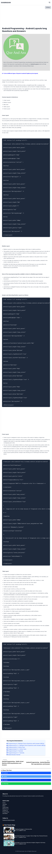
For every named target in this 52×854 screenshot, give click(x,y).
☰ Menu (48, 7)
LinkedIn (5, 780)
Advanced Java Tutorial (14, 754)
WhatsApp (5, 783)
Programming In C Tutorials (15, 751)
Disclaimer (5, 813)
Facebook (5, 773)
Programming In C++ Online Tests (17, 749)
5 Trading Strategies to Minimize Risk (23, 829)
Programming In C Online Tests (16, 747)
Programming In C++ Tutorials (16, 753)
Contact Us (5, 810)
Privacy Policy (6, 812)
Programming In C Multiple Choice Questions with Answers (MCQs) (26, 743)
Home (4, 802)
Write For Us (5, 809)
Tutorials (5, 804)
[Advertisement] (26, 14)
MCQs (4, 806)
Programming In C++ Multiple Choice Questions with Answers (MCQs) (26, 745)
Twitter (5, 776)
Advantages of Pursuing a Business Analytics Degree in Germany (29, 842)
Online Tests (5, 807)
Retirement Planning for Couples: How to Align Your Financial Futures (30, 836)
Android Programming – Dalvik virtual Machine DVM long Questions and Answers (12, 763)
